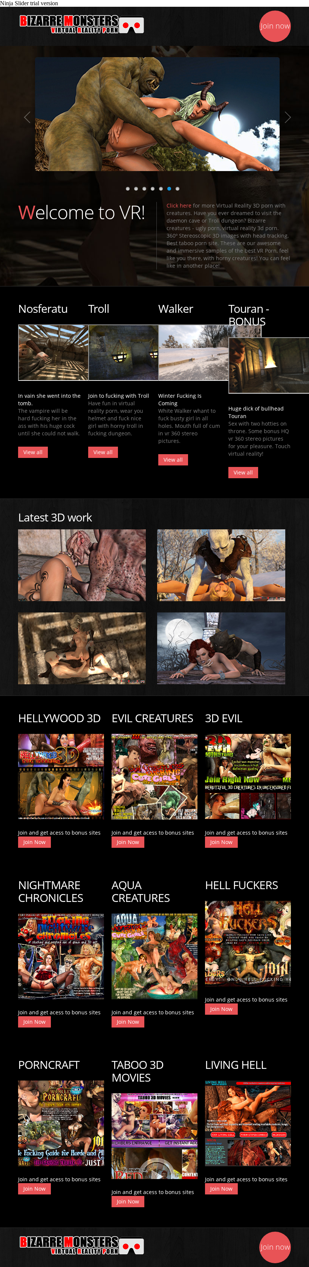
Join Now (34, 842)
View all (33, 452)
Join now (275, 26)
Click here (179, 205)
